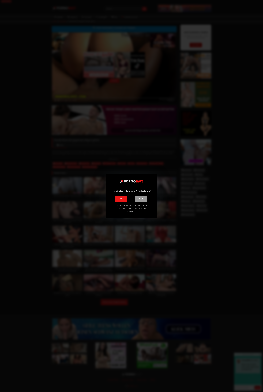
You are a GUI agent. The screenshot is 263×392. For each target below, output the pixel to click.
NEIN (141, 199)
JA (121, 199)
